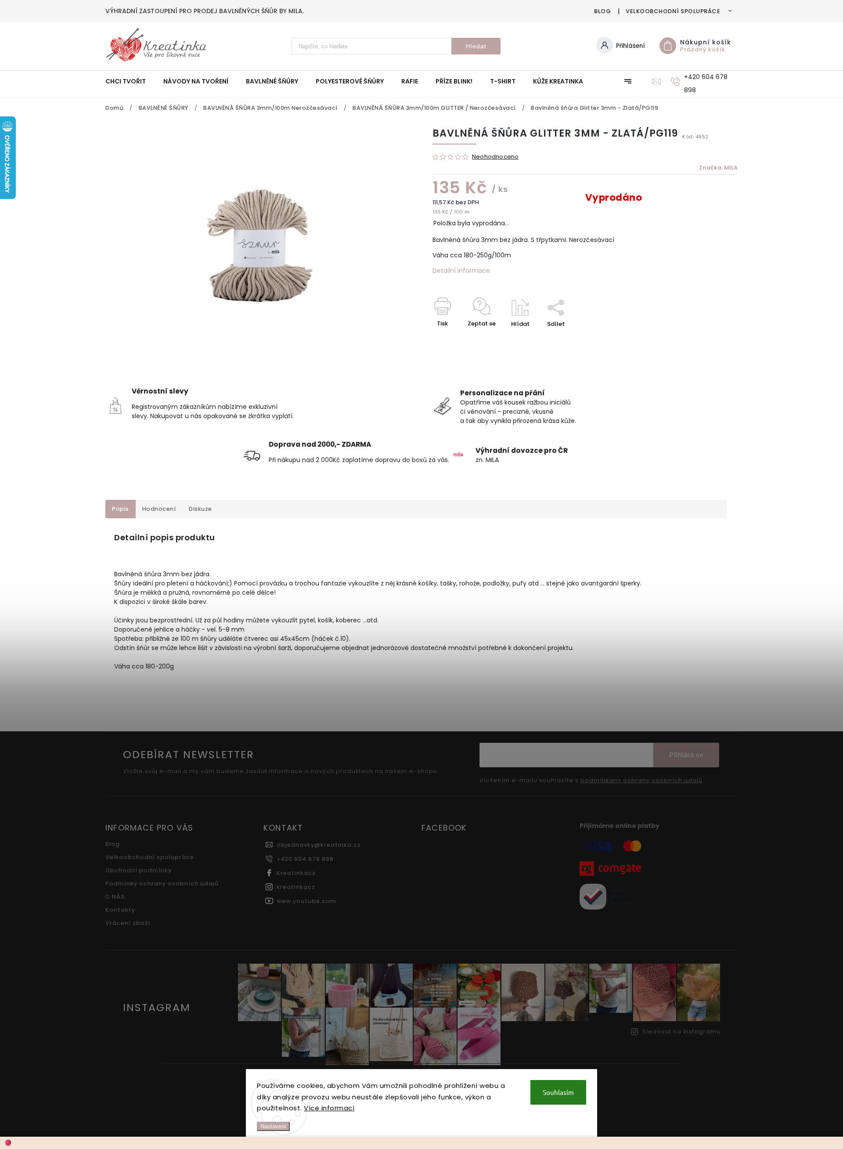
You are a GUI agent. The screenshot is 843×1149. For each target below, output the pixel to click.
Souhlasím (558, 1092)
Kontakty (120, 910)
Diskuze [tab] (200, 509)
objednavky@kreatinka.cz (319, 845)
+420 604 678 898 (305, 859)
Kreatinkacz (296, 873)
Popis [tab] (120, 509)
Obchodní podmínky (138, 870)
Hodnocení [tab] (159, 509)
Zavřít (708, 339)
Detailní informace (461, 270)
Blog (602, 11)
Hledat (476, 46)
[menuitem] (130, 81)
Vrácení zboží (127, 923)
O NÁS (115, 896)
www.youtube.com (306, 901)
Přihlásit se (686, 755)
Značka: (718, 167)
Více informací (329, 1108)
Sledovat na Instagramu (681, 1031)
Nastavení (273, 1126)
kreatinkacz (296, 887)
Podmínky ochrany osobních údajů (162, 883)
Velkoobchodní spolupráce (673, 11)
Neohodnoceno (495, 157)
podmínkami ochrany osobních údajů (641, 780)
